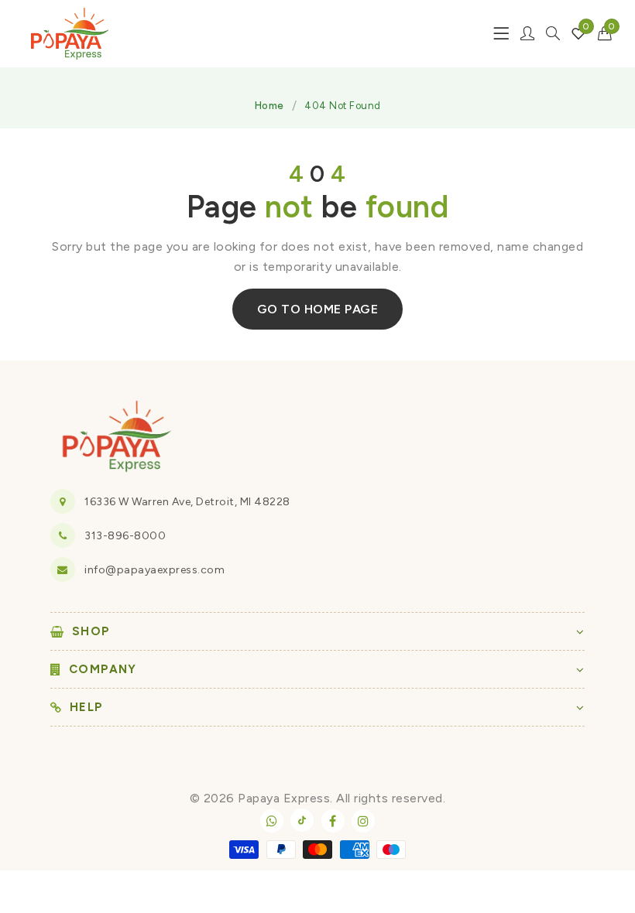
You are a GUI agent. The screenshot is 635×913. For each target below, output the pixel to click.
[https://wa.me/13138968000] (271, 821)
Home (269, 105)
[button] (605, 33)
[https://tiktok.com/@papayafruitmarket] (302, 820)
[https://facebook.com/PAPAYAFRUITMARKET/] (333, 821)
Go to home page (318, 309)
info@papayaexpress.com (154, 569)
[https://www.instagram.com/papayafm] (363, 821)
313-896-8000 (125, 535)
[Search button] (553, 33)
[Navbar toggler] (501, 33)
